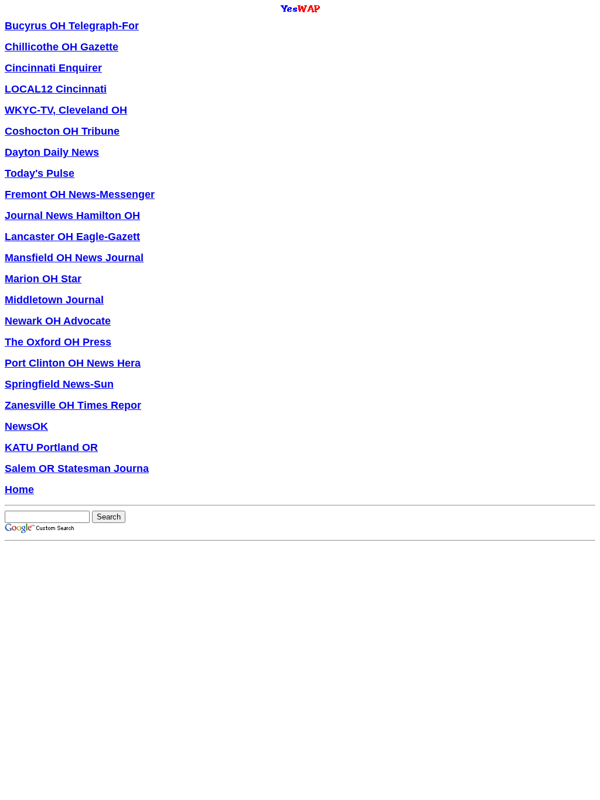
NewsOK (26, 426)
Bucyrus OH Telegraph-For (72, 26)
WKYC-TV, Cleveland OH (66, 110)
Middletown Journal (54, 300)
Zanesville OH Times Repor (73, 405)
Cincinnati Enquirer (53, 68)
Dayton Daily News (52, 152)
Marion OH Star (43, 279)
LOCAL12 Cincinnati (56, 89)
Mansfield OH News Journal (74, 258)
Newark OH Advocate (58, 321)
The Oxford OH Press (58, 342)
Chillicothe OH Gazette (61, 47)
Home (19, 489)
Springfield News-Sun (59, 384)
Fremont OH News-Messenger (80, 194)
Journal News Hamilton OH (72, 215)
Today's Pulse (39, 173)
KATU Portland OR (51, 447)
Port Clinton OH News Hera (73, 363)
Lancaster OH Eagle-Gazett (72, 236)
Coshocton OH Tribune (62, 131)
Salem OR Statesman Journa (77, 468)
